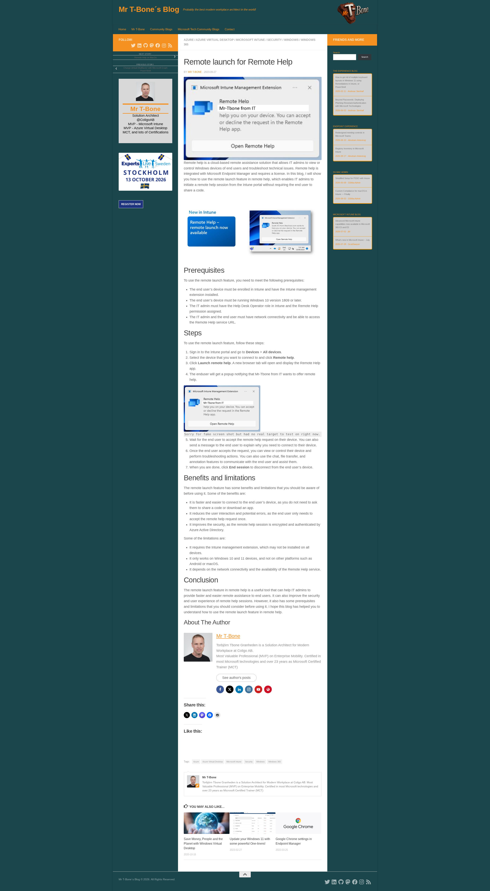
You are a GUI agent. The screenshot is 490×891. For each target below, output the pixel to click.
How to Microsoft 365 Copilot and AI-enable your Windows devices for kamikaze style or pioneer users (352, 99)
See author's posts (236, 678)
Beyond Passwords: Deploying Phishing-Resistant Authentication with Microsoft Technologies (350, 80)
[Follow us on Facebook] (157, 45)
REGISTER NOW (131, 204)
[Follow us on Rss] (170, 45)
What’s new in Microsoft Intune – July (352, 221)
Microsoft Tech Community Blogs (198, 29)
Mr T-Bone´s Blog (149, 9)
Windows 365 (274, 761)
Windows (291, 39)
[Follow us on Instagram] (164, 45)
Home (122, 29)
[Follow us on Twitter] (133, 45)
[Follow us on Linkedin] (139, 45)
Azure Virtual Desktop (215, 39)
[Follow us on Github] (145, 45)
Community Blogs (161, 29)
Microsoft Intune (250, 39)
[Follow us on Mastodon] (151, 45)
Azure (189, 39)
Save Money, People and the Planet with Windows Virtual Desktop (203, 843)
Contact (229, 29)
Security (274, 39)
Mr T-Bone (138, 29)
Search (336, 52)
